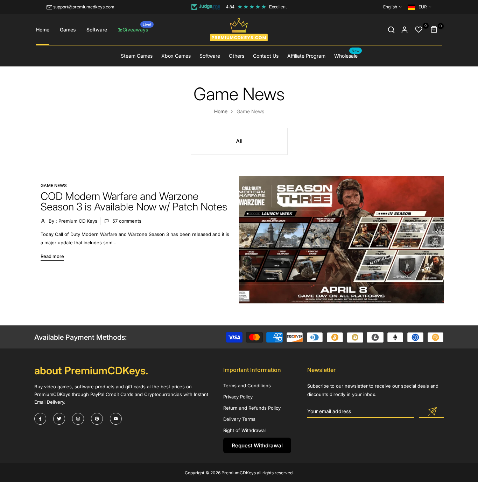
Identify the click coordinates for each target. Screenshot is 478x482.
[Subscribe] (431, 411)
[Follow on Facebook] (40, 419)
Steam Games (137, 56)
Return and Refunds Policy (252, 408)
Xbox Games (176, 56)
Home (42, 30)
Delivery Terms (239, 419)
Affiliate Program (306, 56)
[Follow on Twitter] (59, 419)
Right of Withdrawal (244, 430)
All (239, 141)
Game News (54, 185)
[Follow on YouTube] (116, 419)
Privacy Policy (238, 397)
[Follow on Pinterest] (97, 419)
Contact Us (266, 56)
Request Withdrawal (257, 445)
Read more (52, 256)
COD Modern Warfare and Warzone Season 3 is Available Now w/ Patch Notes (134, 201)
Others (236, 56)
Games (68, 30)
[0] (419, 30)
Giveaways (136, 27)
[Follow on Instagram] (78, 419)
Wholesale (347, 55)
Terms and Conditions (247, 385)
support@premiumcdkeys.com (83, 6)
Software (96, 30)
